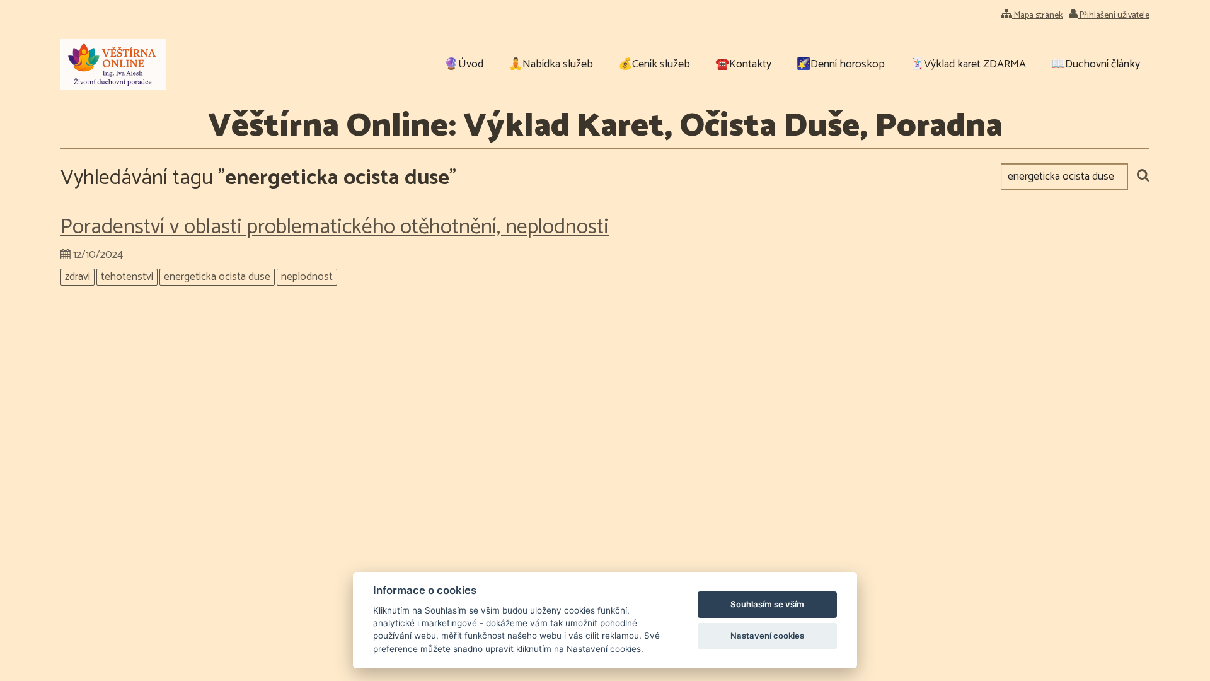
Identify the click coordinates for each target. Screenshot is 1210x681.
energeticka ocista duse (217, 277)
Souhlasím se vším (767, 604)
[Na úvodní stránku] (113, 64)
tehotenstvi (127, 277)
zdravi (77, 277)
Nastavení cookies (767, 636)
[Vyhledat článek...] (1143, 176)
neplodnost (307, 277)
